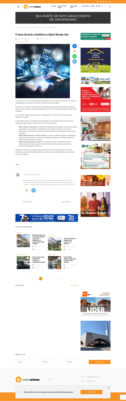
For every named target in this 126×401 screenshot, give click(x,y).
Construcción (21, 254)
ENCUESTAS (19, 285)
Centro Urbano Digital (73, 6)
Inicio (16, 27)
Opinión (92, 6)
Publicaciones (85, 6)
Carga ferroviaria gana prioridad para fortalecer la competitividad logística (38, 259)
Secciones (53, 6)
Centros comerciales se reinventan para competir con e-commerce (70, 241)
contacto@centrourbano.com (92, 376)
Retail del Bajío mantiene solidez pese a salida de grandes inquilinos (70, 259)
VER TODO (74, 285)
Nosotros (98, 6)
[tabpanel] (46, 252)
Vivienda (26, 41)
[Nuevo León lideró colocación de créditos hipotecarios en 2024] (31, 207)
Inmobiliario (22, 27)
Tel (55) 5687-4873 (90, 381)
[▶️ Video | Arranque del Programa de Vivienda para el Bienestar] (62, 207)
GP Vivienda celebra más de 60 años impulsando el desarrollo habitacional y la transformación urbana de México (38, 239)
